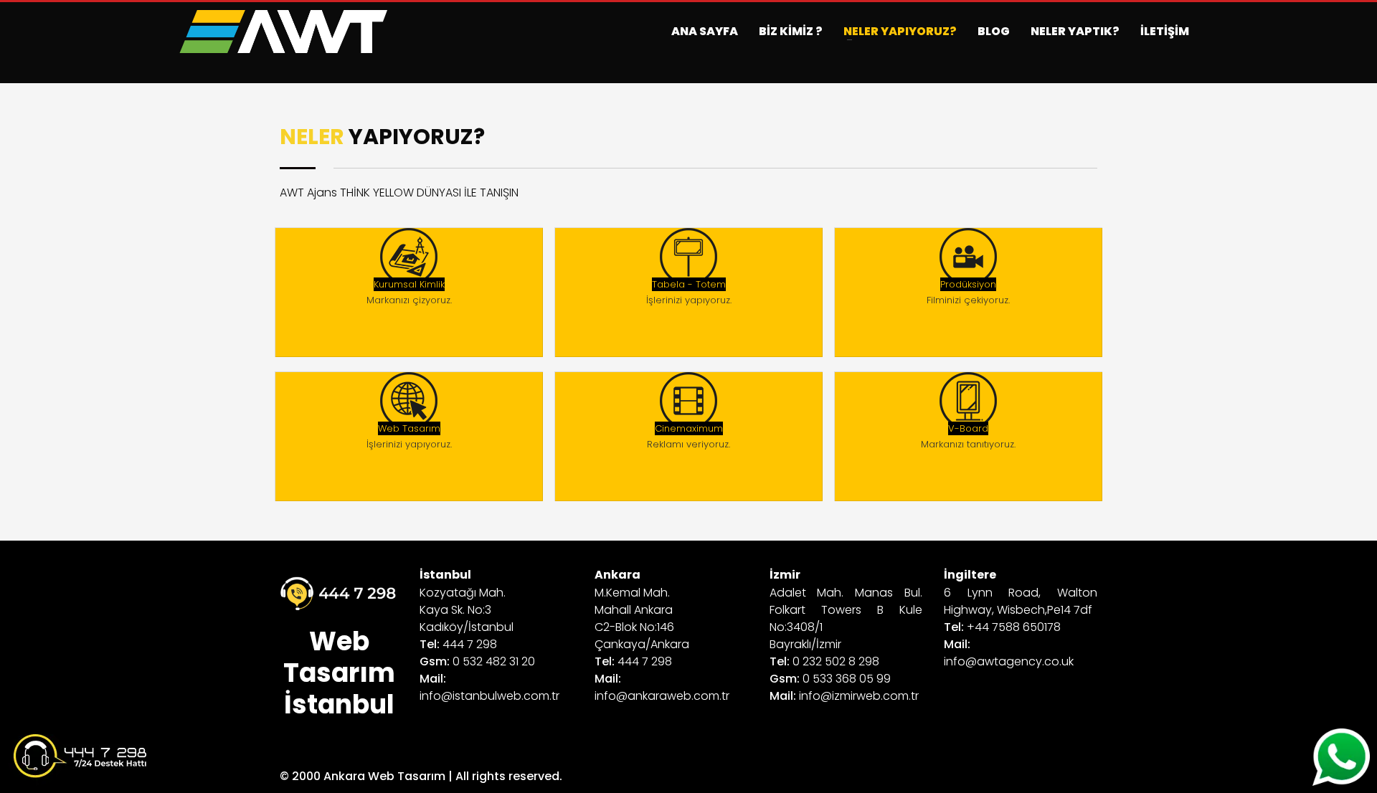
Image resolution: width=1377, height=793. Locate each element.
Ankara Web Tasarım (384, 776)
